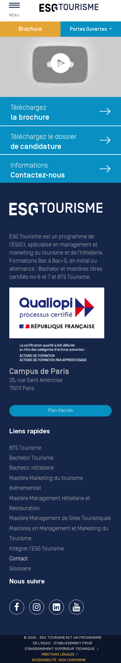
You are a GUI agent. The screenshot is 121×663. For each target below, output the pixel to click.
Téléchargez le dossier (44, 142)
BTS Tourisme (25, 448)
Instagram (36, 607)
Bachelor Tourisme (31, 458)
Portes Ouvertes (89, 29)
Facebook (16, 607)
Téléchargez (30, 113)
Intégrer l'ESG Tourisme (36, 549)
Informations (38, 170)
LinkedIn (56, 607)
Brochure (30, 29)
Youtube (76, 607)
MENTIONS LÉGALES (58, 654)
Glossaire (20, 568)
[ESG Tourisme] (69, 7)
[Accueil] (55, 217)
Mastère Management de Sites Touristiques (60, 518)
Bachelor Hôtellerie (31, 468)
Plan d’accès (60, 410)
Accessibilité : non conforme (59, 660)
